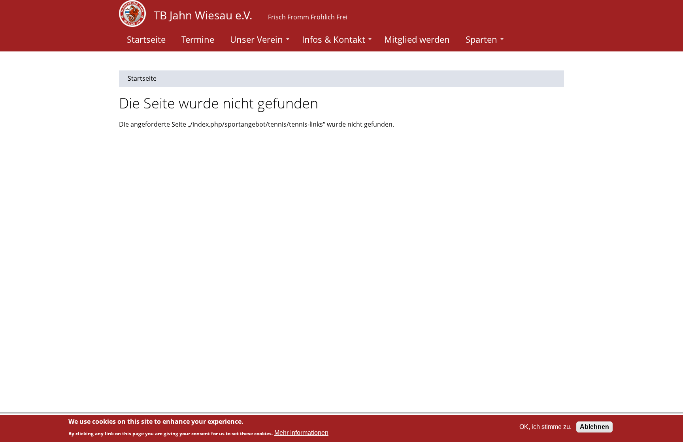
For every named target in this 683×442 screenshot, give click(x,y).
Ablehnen (594, 426)
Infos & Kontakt (333, 39)
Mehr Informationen (301, 432)
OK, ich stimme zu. (545, 426)
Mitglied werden (417, 39)
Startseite (146, 39)
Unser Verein (256, 39)
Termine (197, 39)
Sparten (481, 39)
